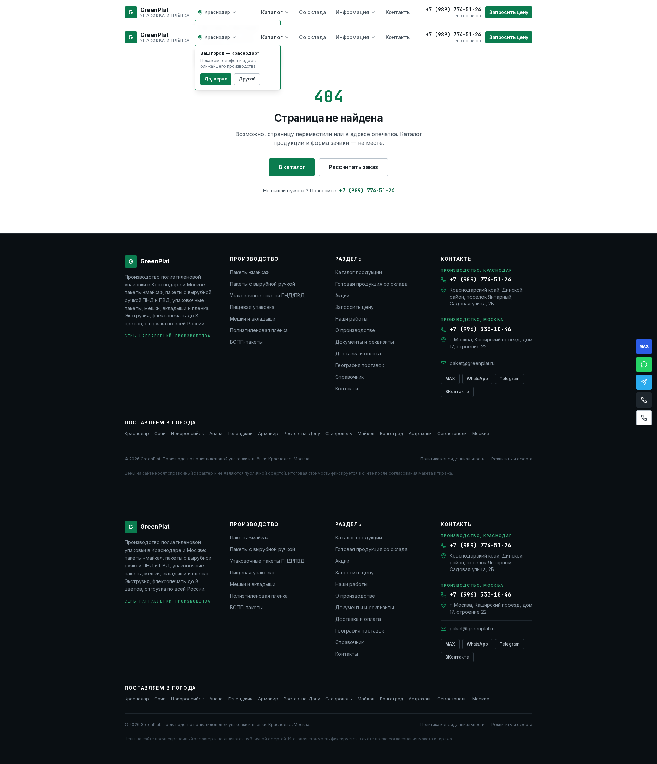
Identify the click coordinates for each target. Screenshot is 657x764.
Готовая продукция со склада (371, 284)
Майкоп (366, 433)
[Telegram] (644, 382)
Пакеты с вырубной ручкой (262, 284)
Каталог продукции (358, 272)
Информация (352, 12)
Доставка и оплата (358, 353)
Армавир (268, 433)
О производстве (355, 330)
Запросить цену (508, 12)
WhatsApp (477, 378)
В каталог (292, 167)
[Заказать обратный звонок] (644, 417)
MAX (450, 378)
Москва (480, 433)
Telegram (509, 378)
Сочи (160, 433)
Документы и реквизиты (364, 342)
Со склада (312, 12)
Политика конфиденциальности (452, 458)
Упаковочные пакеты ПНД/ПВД (267, 295)
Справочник (349, 377)
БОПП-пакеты (246, 342)
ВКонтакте (457, 391)
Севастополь (452, 433)
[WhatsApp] (644, 364)
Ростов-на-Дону (302, 433)
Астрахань (420, 433)
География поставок (359, 365)
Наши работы (351, 319)
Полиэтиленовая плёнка (259, 330)
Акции (342, 295)
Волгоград (391, 433)
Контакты (398, 12)
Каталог (272, 12)
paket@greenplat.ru (472, 363)
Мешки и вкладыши (252, 319)
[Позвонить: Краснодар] (644, 400)
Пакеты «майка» (249, 272)
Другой (247, 79)
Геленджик (240, 433)
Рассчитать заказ (353, 167)
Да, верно (215, 79)
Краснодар (137, 433)
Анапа (216, 433)
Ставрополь (338, 433)
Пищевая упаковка (252, 307)
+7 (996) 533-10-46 (480, 329)
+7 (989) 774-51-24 (367, 190)
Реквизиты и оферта (511, 458)
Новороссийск (187, 433)
